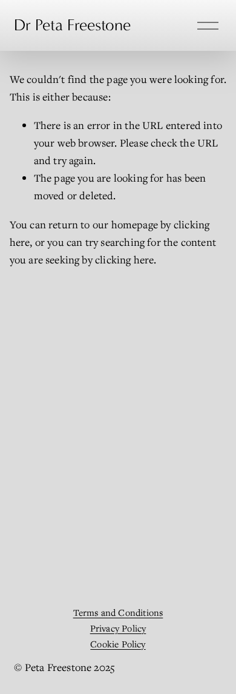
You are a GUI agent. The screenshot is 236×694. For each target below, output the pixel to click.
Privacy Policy (118, 628)
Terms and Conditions (118, 612)
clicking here (124, 259)
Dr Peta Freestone (72, 25)
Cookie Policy (117, 644)
